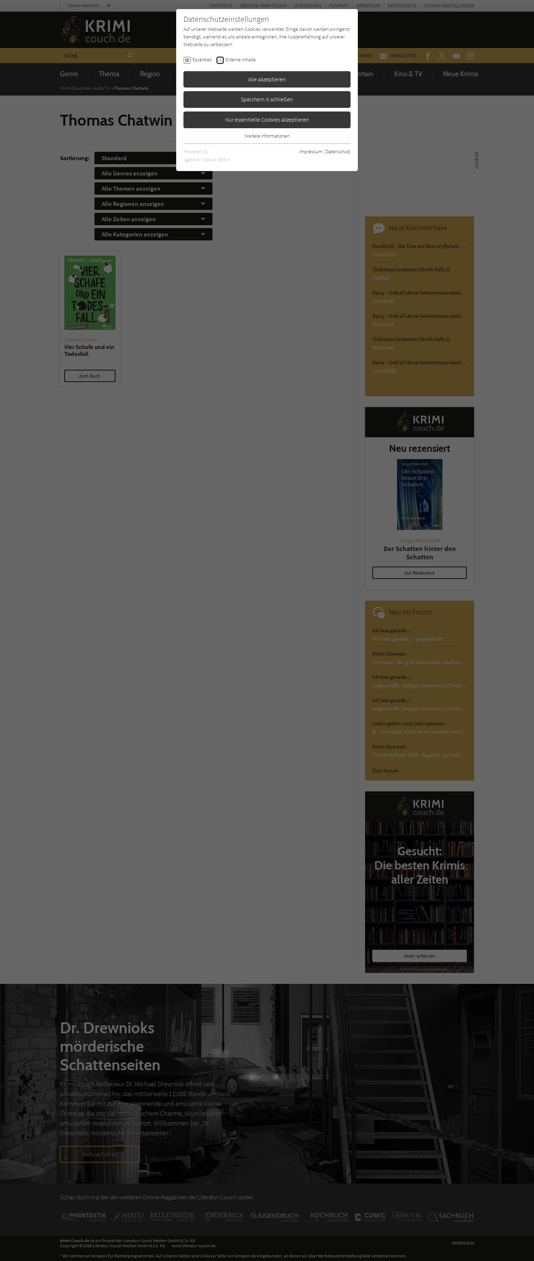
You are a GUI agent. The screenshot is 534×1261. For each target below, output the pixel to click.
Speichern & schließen (267, 99)
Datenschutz (338, 151)
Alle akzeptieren (267, 79)
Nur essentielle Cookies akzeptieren (267, 119)
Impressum (310, 151)
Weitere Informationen (267, 136)
